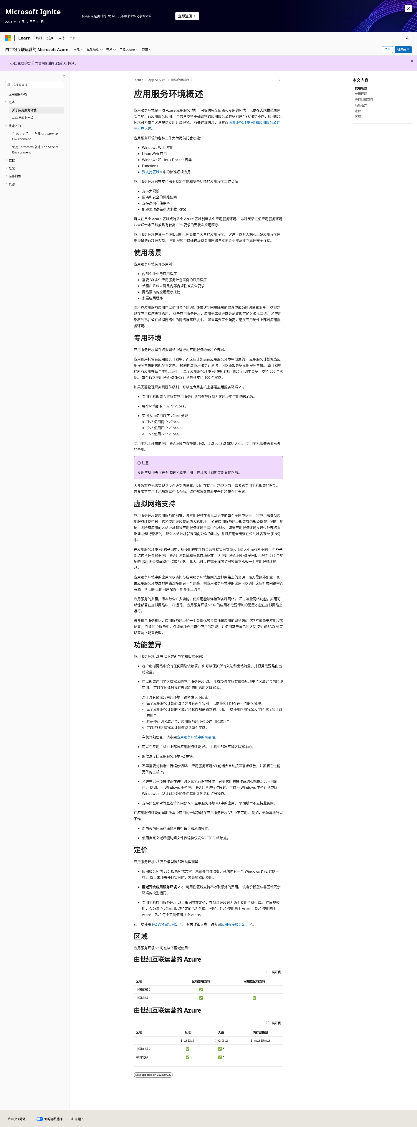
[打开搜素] (407, 38)
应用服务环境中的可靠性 (196, 737)
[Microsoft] (8, 38)
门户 (387, 50)
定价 (358, 111)
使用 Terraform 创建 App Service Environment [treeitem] (35, 149)
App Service (156, 80)
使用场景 (361, 88)
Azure (139, 80)
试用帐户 (403, 50)
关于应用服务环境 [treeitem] (24, 110)
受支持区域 (150, 172)
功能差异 (361, 105)
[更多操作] (279, 80)
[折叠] (64, 76)
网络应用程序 (180, 80)
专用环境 (361, 94)
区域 (358, 116)
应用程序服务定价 (235, 924)
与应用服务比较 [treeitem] (22, 118)
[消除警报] (408, 8)
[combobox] (34, 84)
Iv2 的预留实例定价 (167, 924)
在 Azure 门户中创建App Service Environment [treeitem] (35, 136)
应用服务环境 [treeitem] (18, 94)
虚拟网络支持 (364, 99)
